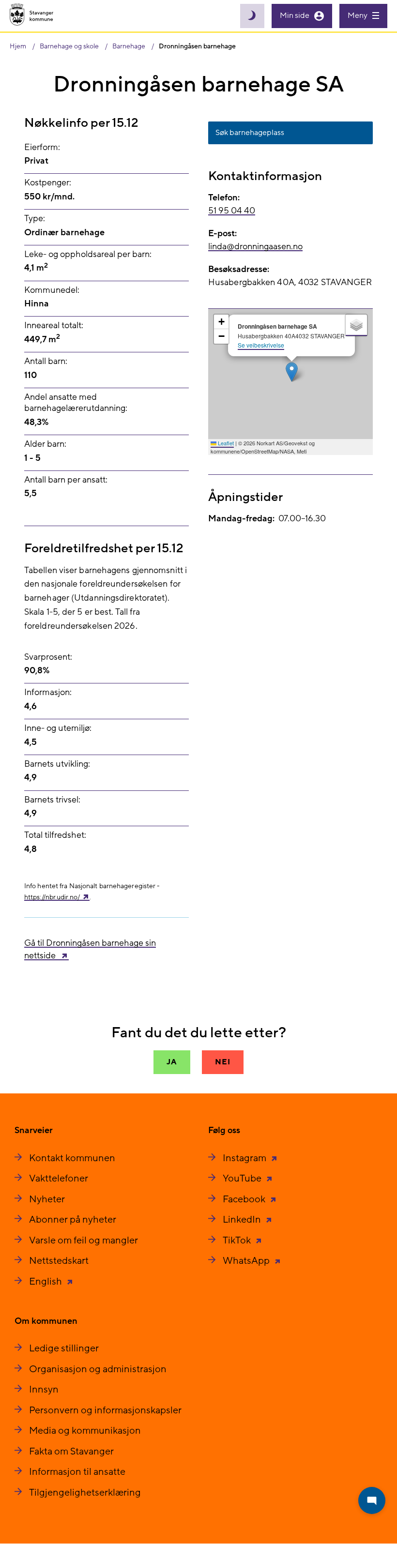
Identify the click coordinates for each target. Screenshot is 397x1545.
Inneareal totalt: (53, 325)
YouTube (243, 1178)
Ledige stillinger (64, 1348)
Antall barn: (45, 361)
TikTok (238, 1240)
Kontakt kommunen (72, 1158)
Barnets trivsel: (52, 799)
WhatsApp (247, 1261)
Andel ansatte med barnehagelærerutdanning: (75, 403)
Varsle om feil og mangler (83, 1240)
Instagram (245, 1158)
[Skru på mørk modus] (252, 16)
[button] (292, 372)
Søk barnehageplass (249, 132)
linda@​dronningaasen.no (255, 246)
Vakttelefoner (58, 1178)
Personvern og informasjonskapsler (105, 1410)
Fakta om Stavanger (71, 1451)
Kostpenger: (47, 182)
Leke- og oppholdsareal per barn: (88, 254)
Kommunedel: (51, 290)
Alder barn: (45, 444)
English (46, 1281)
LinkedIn (243, 1219)
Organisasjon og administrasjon (98, 1369)
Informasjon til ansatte (77, 1472)
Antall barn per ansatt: (65, 480)
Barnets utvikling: (57, 764)
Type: (34, 218)
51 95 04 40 (231, 210)
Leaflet (225, 443)
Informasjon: (48, 692)
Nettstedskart (59, 1261)
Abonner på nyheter (72, 1219)
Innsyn (44, 1389)
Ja (172, 1062)
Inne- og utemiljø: (58, 728)
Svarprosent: (48, 657)
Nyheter (47, 1199)
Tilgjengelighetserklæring (85, 1492)
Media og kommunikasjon (85, 1430)
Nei (222, 1062)
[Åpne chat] (371, 1500)
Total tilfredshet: (55, 835)
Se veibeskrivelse (261, 345)
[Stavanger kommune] (32, 15)
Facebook (245, 1199)
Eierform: (42, 147)
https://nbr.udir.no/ (52, 897)
